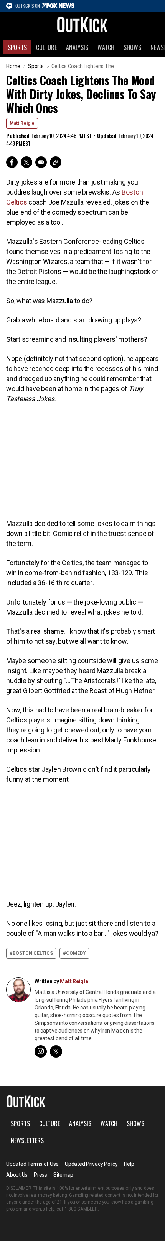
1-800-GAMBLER (81, 1209)
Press (40, 1175)
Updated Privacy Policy (91, 1164)
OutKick (82, 24)
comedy (76, 953)
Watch (105, 47)
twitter (56, 1051)
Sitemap (63, 1175)
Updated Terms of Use (32, 1164)
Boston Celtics (33, 953)
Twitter (26, 162)
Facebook (12, 162)
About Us (17, 1175)
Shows (132, 47)
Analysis (77, 47)
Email (41, 162)
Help (129, 1164)
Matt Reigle (22, 123)
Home (13, 66)
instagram (41, 1051)
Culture (46, 47)
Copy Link (55, 162)
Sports (17, 47)
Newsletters (27, 1140)
